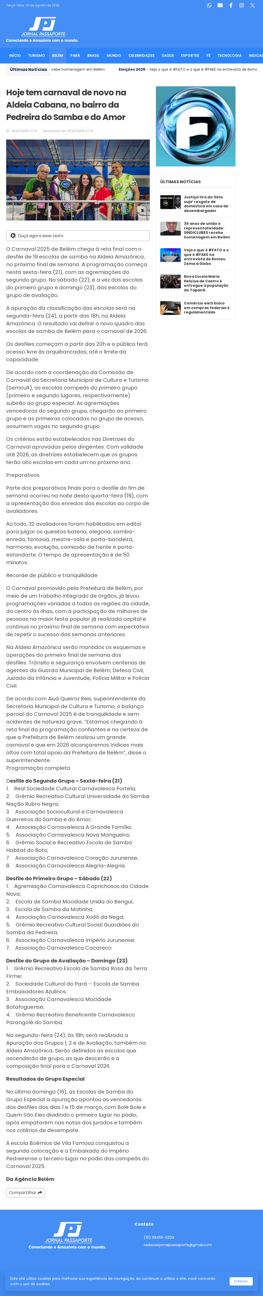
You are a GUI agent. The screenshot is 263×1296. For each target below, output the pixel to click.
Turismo (36, 55)
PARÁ (75, 55)
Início (15, 55)
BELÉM (57, 55)
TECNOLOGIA (230, 55)
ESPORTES (190, 55)
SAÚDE (168, 55)
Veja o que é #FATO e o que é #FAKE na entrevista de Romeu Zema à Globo (206, 257)
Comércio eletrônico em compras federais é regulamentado (207, 308)
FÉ (208, 55)
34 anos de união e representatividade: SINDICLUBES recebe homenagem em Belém (207, 230)
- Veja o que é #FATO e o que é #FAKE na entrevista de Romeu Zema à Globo (146, 69)
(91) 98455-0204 (159, 1237)
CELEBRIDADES (141, 55)
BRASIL (93, 55)
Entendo (241, 1281)
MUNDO (114, 55)
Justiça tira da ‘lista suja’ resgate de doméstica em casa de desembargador (206, 204)
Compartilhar (22, 1193)
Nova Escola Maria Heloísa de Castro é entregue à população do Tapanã (206, 283)
